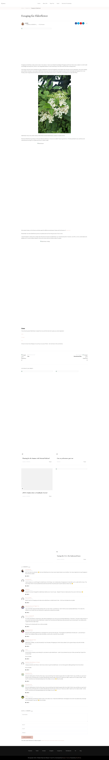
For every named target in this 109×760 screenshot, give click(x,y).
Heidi (26, 649)
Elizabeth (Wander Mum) (30, 639)
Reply (28, 594)
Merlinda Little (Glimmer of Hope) (32, 662)
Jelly (22, 334)
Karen (26, 23)
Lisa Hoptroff (28, 569)
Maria (26, 696)
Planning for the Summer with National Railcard (35, 458)
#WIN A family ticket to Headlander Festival (34, 493)
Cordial (23, 337)
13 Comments (41, 24)
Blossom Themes (66, 757)
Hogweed (68, 230)
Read (50, 461)
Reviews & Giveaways (66, 3)
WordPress (78, 757)
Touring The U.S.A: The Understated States (69, 556)
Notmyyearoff (28, 579)
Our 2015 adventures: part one (65, 458)
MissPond (27, 589)
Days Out (52, 3)
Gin (22, 340)
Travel (58, 3)
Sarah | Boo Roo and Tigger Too (32, 606)
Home (39, 3)
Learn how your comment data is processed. (52, 740)
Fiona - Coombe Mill (29, 615)
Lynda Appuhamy (29, 629)
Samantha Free (28, 673)
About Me (45, 3)
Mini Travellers (28, 597)
